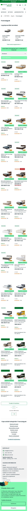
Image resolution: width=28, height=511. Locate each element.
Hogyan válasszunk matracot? (10, 467)
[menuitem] (3, 12)
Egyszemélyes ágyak (14, 428)
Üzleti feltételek (6, 480)
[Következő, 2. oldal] (14, 407)
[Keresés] (17, 5)
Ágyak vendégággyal (14, 435)
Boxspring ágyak (14, 426)
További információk (6, 500)
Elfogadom (13, 508)
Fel (14, 414)
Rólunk (4, 465)
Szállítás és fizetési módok (9, 472)
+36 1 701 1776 (8, 452)
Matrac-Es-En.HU (9, 454)
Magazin (5, 478)
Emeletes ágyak (14, 430)
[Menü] (25, 5)
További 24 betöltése (14, 403)
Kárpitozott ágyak (14, 424)
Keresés (24, 9)
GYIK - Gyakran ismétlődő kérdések (11, 474)
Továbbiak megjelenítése (14, 439)
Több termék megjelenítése (13, 44)
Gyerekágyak (14, 432)
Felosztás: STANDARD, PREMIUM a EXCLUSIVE (13, 469)
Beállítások (13, 503)
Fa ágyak (14, 434)
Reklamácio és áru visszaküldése (11, 470)
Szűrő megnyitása (6, 57)
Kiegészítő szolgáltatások (9, 476)
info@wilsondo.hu (9, 450)
